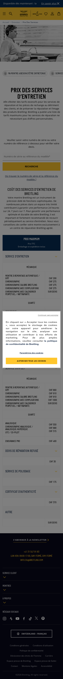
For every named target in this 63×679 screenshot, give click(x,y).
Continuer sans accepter (48, 315)
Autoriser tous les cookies (31, 361)
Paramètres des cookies (31, 353)
